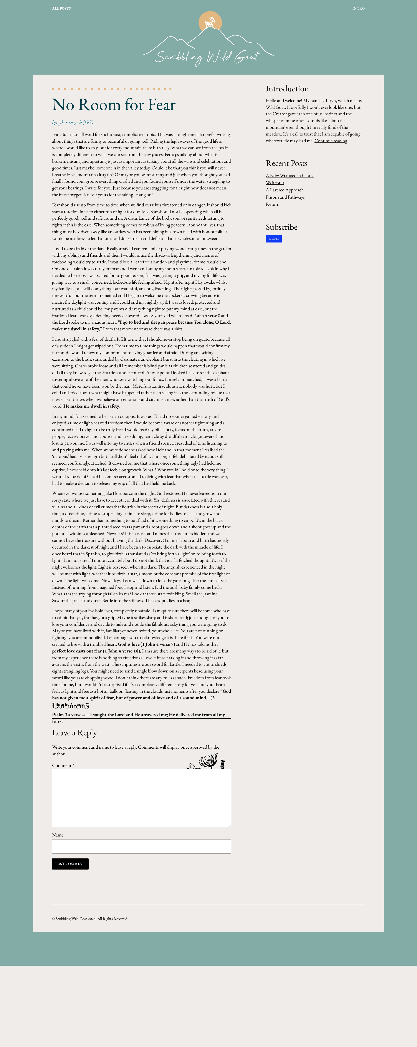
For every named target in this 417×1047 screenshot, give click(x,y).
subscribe (274, 239)
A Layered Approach (285, 190)
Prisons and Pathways (285, 197)
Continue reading (330, 140)
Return (273, 204)
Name (57, 835)
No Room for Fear (114, 104)
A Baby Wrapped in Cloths (290, 175)
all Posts (61, 8)
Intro (358, 8)
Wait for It (275, 182)
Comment (63, 765)
